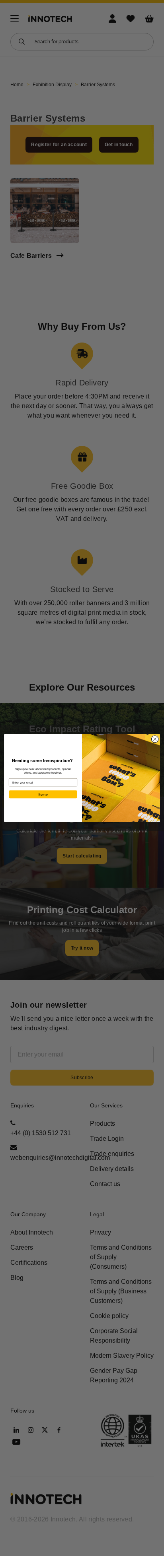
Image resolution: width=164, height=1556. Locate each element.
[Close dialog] (154, 739)
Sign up (43, 794)
